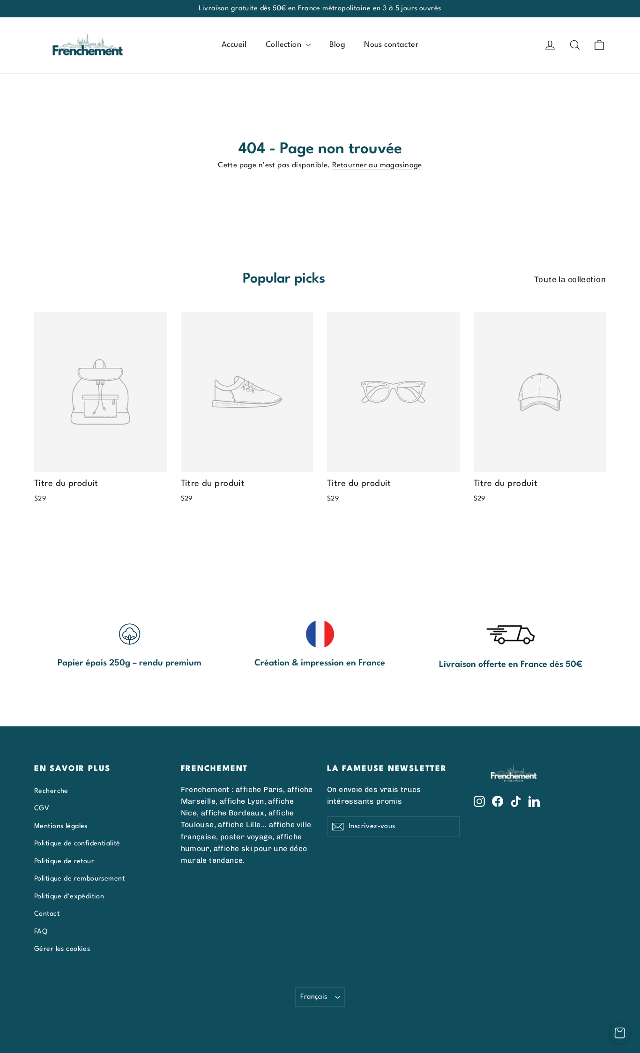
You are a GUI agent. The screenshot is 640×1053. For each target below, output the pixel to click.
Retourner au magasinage (377, 165)
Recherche (51, 791)
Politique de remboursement (79, 878)
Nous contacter (391, 45)
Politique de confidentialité (77, 843)
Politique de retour (64, 861)
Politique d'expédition (69, 896)
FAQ (40, 931)
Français (313, 996)
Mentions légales (61, 826)
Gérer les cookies (62, 949)
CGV (41, 808)
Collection (285, 45)
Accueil (234, 45)
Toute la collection (570, 279)
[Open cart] (620, 1033)
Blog (337, 45)
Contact (47, 914)
